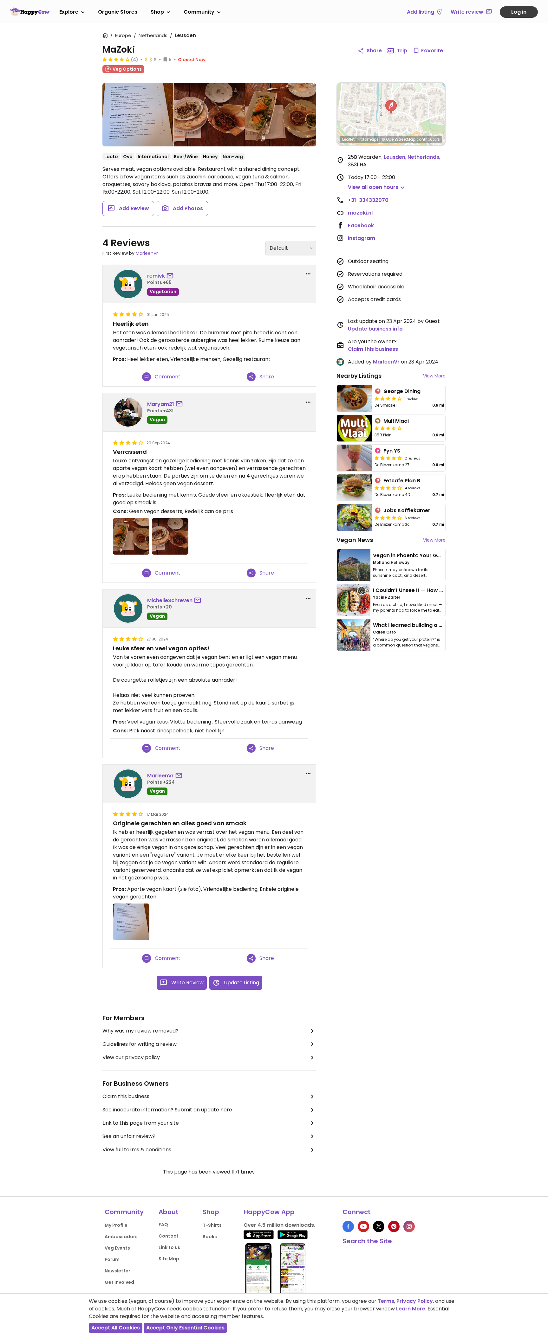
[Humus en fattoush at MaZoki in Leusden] (209, 114)
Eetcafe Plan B (401, 480)
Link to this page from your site (140, 1123)
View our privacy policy (131, 1057)
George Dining (402, 391)
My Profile (116, 1225)
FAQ (163, 1224)
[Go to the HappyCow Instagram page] (409, 1226)
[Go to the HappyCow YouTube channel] (363, 1226)
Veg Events (117, 1248)
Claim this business (125, 1096)
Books (210, 1236)
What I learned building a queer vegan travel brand (439, 625)
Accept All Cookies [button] (115, 1327)
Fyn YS (391, 450)
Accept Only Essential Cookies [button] (185, 1327)
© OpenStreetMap (398, 139)
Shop (157, 12)
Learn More (410, 1308)
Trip (402, 50)
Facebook (361, 225)
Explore (68, 12)
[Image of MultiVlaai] (354, 428)
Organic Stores (117, 12)
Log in (518, 12)
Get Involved (119, 1282)
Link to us (169, 1247)
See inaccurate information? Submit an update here (167, 1109)
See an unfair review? (128, 1136)
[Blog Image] (353, 565)
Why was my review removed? (140, 1030)
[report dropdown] (308, 274)
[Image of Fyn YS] (354, 458)
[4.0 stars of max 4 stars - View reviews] (116, 59)
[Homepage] (29, 11)
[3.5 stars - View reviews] (388, 428)
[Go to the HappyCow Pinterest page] (394, 1226)
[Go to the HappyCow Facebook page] (348, 1226)
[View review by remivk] (128, 284)
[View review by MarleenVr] (128, 784)
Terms (386, 1301)
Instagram (361, 238)
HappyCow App (269, 1211)
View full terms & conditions (136, 1149)
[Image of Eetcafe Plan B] (354, 487)
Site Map (169, 1259)
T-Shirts (212, 1225)
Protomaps (368, 139)
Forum (112, 1259)
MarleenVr (147, 253)
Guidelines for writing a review (139, 1044)
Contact (169, 1236)
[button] (391, 107)
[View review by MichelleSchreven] (128, 608)
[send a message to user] (171, 276)
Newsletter (117, 1271)
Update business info (375, 328)
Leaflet (348, 139)
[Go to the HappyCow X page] (378, 1226)
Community (199, 12)
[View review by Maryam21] (128, 412)
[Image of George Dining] (354, 398)
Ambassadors (121, 1236)
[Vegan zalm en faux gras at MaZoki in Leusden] (280, 114)
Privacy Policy (414, 1301)
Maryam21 (160, 404)
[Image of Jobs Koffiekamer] (354, 517)
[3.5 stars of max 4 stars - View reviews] (388, 488)
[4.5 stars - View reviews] (388, 458)
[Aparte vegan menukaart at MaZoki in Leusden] (137, 116)
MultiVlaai (396, 421)
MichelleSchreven (169, 600)
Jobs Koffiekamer (406, 510)
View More (434, 376)
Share (374, 50)
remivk (156, 276)
